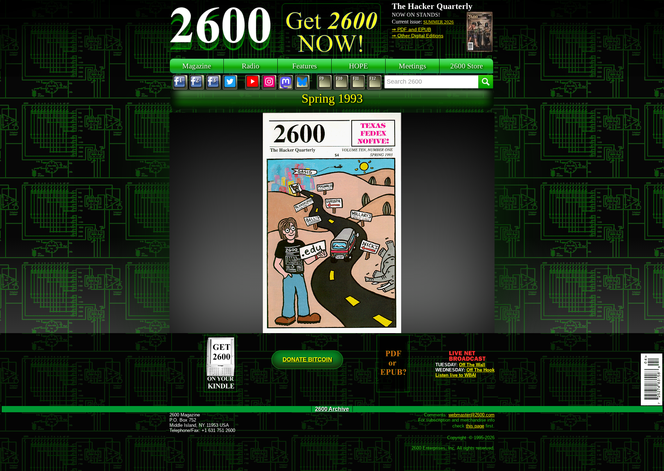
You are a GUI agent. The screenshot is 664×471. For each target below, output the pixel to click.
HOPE (358, 66)
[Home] (221, 27)
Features (304, 66)
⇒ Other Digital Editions (417, 35)
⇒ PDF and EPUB (411, 29)
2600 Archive (332, 409)
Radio (250, 66)
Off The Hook (481, 370)
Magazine (196, 66)
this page (475, 425)
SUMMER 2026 (438, 22)
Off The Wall (472, 364)
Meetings (412, 66)
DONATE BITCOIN (307, 359)
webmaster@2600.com (472, 414)
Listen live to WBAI (455, 375)
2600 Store (466, 66)
